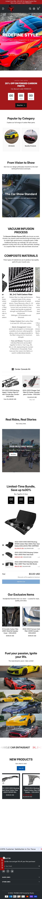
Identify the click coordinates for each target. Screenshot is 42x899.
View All (21, 768)
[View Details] (12, 524)
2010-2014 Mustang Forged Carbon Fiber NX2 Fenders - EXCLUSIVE (32, 790)
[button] (30, 9)
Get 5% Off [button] (2, 865)
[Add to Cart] (25, 385)
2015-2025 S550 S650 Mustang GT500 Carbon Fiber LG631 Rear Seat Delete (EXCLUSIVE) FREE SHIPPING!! (27, 544)
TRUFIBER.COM (17, 893)
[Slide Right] (38, 2)
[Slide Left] (3, 2)
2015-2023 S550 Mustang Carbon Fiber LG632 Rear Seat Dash (26, 553)
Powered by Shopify (28, 893)
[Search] (30, 9)
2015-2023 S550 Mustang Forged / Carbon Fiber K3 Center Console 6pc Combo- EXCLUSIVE (9, 393)
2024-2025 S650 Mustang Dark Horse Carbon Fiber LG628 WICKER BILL (10, 790)
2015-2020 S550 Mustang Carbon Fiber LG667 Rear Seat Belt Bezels (26, 563)
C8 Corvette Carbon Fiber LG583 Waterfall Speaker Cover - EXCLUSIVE (10, 631)
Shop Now (20, 105)
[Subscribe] (38, 866)
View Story (13, 454)
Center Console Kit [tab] (22, 369)
